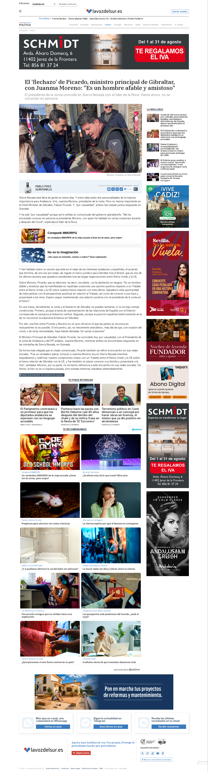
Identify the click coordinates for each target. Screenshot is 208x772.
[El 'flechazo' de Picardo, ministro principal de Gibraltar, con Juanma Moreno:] (104, 11)
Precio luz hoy (59, 19)
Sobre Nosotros (52, 768)
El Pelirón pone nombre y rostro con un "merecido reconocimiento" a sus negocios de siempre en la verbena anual (173, 164)
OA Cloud (122, 768)
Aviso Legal (75, 768)
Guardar (129, 189)
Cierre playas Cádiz (78, 19)
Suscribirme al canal (111, 726)
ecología (117, 25)
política (108, 25)
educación (128, 25)
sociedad (84, 25)
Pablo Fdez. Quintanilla (43, 188)
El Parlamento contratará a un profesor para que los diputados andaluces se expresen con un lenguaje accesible (173, 135)
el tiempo (179, 25)
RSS (101, 768)
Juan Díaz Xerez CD (99, 19)
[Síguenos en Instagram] (147, 753)
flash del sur (166, 25)
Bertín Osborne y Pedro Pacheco (126, 19)
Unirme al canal (53, 726)
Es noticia (44, 18)
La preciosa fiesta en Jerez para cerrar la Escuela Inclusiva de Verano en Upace (173, 177)
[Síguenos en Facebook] (163, 753)
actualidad (23, 30)
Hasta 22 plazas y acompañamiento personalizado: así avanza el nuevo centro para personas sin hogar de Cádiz (172, 149)
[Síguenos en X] (142, 753)
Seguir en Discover (68, 4)
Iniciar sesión (180, 11)
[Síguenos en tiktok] (153, 753)
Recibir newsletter (168, 726)
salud (138, 25)
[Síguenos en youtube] (158, 753)
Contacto (65, 768)
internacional (96, 25)
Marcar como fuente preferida (157, 760)
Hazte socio (82, 753)
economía (73, 25)
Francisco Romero (70, 425)
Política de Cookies (90, 768)
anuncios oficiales (150, 25)
